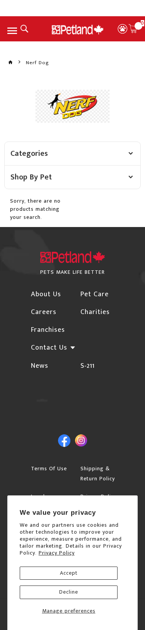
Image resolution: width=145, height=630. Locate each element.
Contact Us (49, 347)
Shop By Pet (31, 177)
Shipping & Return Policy (97, 473)
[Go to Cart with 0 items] (133, 28)
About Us (46, 294)
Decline (68, 591)
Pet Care (94, 294)
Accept (69, 573)
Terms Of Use (49, 468)
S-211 (87, 366)
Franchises (48, 330)
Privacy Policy (57, 552)
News (39, 366)
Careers (43, 312)
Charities (95, 312)
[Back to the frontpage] (10, 62)
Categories (29, 153)
